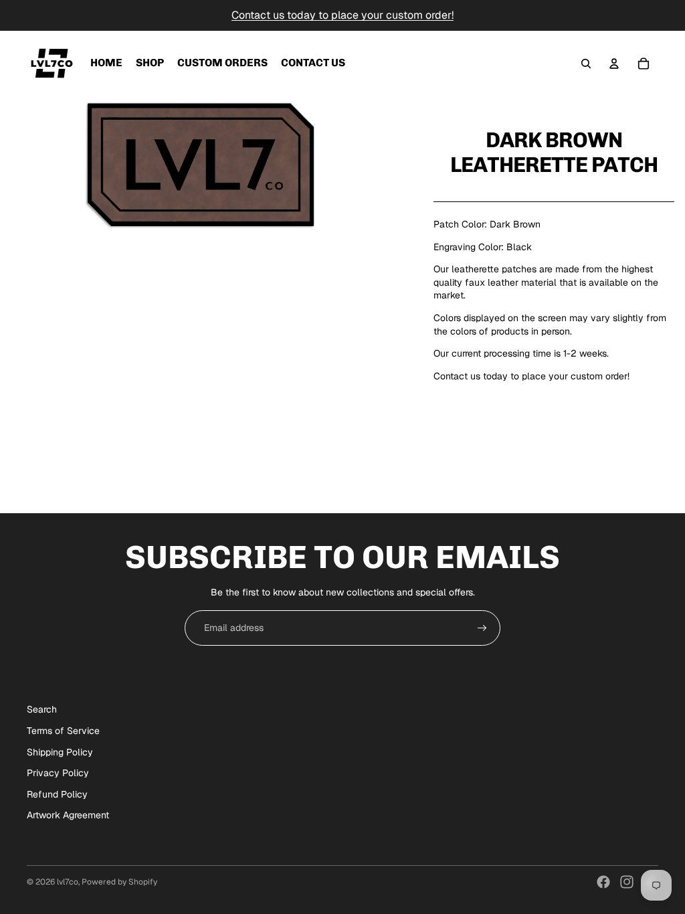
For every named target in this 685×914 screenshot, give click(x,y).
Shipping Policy (60, 752)
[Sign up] (482, 628)
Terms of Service (63, 731)
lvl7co (67, 882)
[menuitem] (106, 63)
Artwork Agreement (68, 815)
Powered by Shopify (119, 882)
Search (42, 709)
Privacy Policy (58, 773)
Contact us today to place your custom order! (342, 15)
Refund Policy (57, 794)
